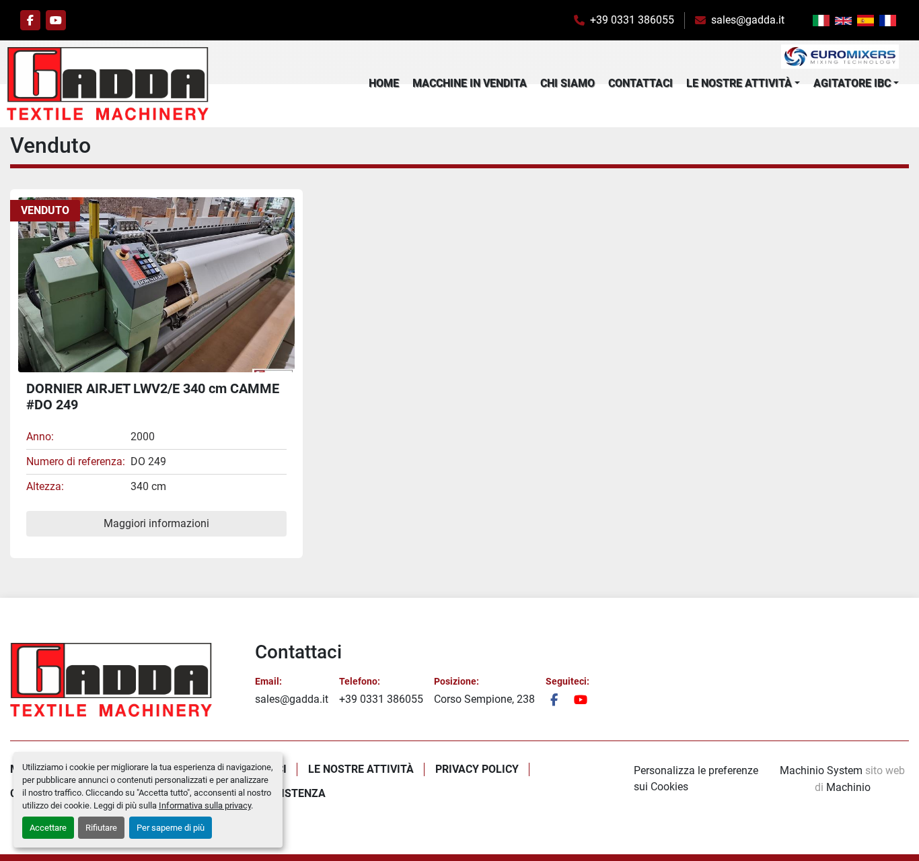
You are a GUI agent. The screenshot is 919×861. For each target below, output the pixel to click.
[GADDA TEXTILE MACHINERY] (111, 679)
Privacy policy (477, 769)
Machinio (848, 787)
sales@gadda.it (747, 19)
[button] (743, 83)
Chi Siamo (567, 83)
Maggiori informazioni (156, 523)
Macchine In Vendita (469, 83)
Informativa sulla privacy (205, 805)
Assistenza (293, 793)
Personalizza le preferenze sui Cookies (696, 778)
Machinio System (821, 770)
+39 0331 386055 (632, 19)
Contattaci (640, 83)
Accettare (48, 828)
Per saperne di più (171, 828)
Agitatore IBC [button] (852, 83)
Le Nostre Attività (739, 83)
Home (384, 83)
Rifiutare (101, 828)
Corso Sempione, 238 (484, 699)
